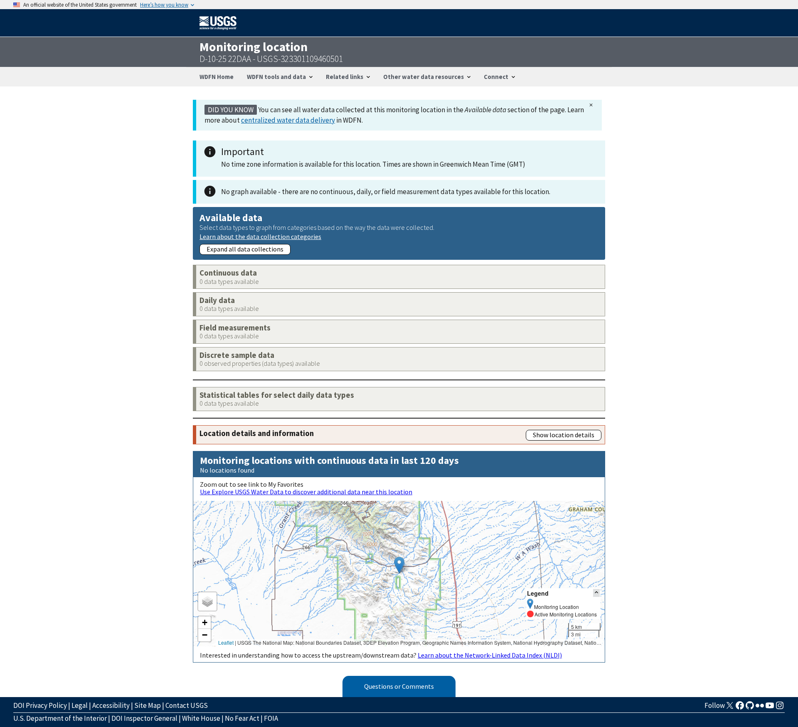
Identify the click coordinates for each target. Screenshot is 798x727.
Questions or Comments (399, 686)
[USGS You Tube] (770, 707)
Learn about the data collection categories (260, 236)
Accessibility (111, 705)
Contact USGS (186, 705)
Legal (79, 705)
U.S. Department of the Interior (60, 718)
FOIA (271, 718)
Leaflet (226, 642)
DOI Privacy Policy (40, 705)
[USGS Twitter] (730, 707)
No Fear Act (242, 718)
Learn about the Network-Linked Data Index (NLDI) (490, 655)
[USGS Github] (750, 707)
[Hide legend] (596, 593)
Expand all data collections (245, 249)
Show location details (563, 435)
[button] (399, 565)
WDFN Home (217, 77)
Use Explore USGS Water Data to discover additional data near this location (306, 492)
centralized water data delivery (288, 120)
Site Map (147, 705)
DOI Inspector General (144, 718)
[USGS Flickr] (760, 707)
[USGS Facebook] (740, 707)
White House (201, 718)
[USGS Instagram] (780, 707)
